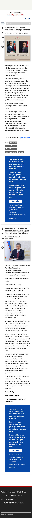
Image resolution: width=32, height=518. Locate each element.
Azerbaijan (13, 143)
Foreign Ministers (11, 146)
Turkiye (20, 152)
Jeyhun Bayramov (11, 152)
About (3, 492)
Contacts (5, 496)
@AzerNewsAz (24, 138)
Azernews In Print (9, 499)
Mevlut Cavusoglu (11, 149)
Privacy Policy (7, 503)
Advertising (16, 496)
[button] (2, 28)
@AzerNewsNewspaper (17, 214)
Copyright (19, 503)
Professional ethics (17, 492)
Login (28, 18)
